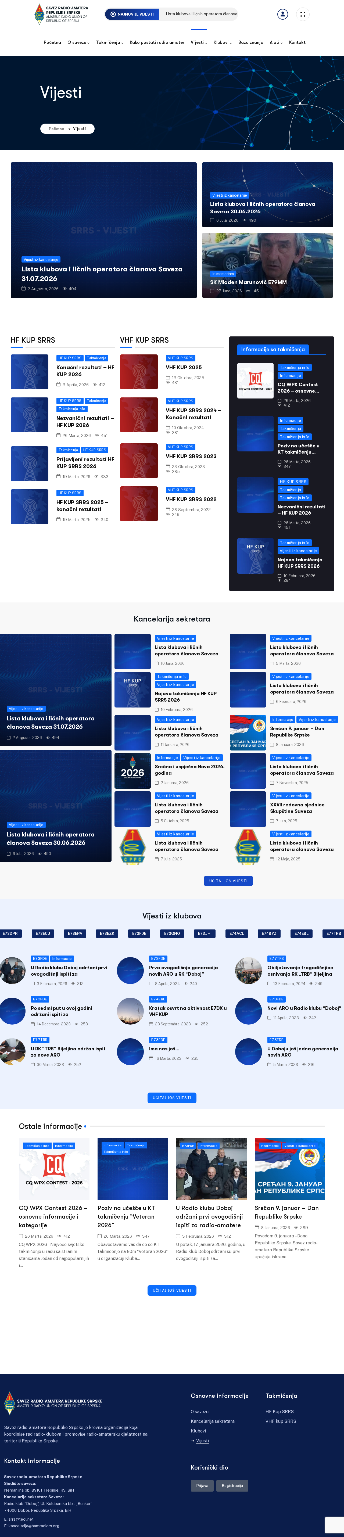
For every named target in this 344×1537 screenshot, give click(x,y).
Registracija (232, 1486)
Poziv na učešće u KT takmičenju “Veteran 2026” (299, 452)
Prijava (202, 1486)
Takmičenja (96, 358)
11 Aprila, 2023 (286, 1018)
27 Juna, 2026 (229, 291)
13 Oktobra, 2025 (188, 378)
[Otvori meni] (282, 14)
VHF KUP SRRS (181, 358)
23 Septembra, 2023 (173, 1024)
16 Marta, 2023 (168, 1058)
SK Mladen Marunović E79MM (248, 282)
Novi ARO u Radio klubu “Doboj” (304, 1008)
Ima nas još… (164, 1048)
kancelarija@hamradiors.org (34, 1526)
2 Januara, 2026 (175, 783)
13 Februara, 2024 (289, 984)
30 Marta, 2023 (50, 1064)
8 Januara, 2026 (290, 744)
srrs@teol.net (21, 1519)
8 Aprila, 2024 (167, 984)
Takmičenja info (72, 409)
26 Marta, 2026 (77, 435)
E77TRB (277, 959)
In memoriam (223, 274)
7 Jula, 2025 (286, 821)
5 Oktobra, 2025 (175, 821)
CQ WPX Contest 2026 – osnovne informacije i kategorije (53, 1217)
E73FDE (40, 959)
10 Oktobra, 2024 (188, 428)
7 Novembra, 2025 (292, 783)
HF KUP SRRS (70, 358)
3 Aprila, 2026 (76, 385)
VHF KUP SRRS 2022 (191, 499)
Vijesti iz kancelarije (41, 259)
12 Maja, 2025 (288, 859)
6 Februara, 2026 (291, 701)
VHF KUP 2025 (184, 367)
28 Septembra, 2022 (191, 510)
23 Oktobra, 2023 (188, 467)
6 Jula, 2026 (227, 220)
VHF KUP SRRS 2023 (191, 456)
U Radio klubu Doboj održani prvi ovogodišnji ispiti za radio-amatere (209, 1217)
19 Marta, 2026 (76, 477)
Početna (56, 129)
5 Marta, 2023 (285, 1064)
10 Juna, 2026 (173, 663)
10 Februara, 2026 (300, 576)
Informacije (290, 376)
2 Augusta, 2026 (43, 289)
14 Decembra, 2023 (54, 1024)
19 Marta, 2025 (77, 520)
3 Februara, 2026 (52, 984)
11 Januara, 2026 (175, 744)
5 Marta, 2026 (288, 663)
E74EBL (158, 999)
